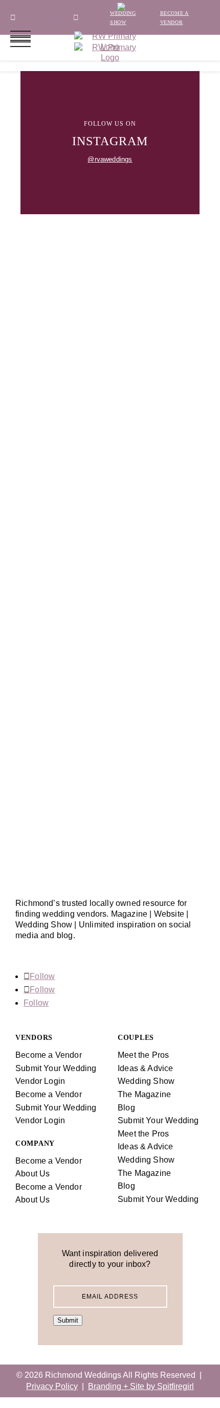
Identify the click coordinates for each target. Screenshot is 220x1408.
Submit (67, 1320)
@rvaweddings (109, 159)
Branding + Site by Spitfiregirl (141, 1386)
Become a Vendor (48, 1055)
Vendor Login (40, 1081)
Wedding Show (146, 1081)
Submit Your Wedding (158, 1120)
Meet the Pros (143, 1055)
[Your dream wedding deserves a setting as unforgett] (110, 714)
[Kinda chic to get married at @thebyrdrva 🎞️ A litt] (110, 830)
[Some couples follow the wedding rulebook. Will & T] (110, 358)
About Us (32, 1173)
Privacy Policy (52, 1386)
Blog (126, 1107)
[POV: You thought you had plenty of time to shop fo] (110, 555)
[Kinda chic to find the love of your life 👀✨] (110, 619)
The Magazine (144, 1094)
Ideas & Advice (145, 1068)
